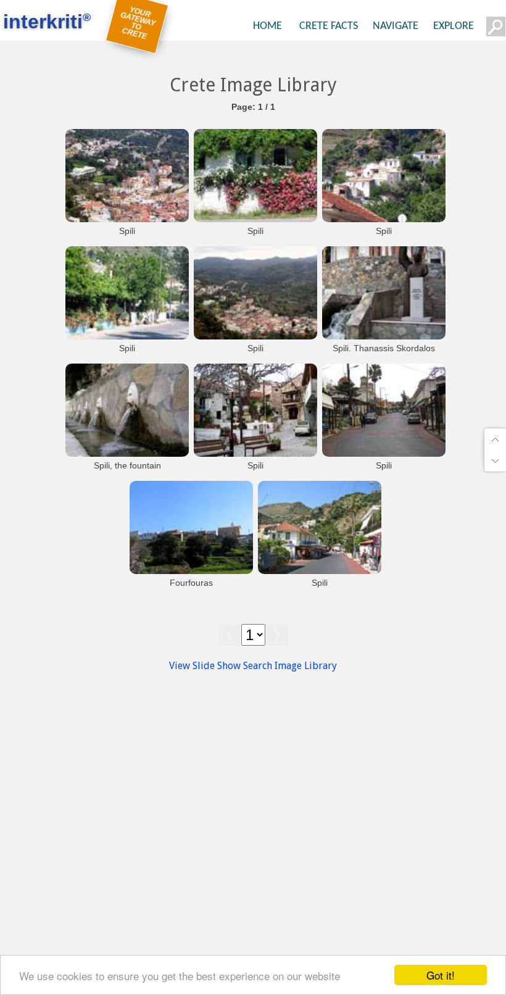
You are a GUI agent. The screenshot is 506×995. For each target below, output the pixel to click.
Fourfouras (191, 583)
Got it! (440, 975)
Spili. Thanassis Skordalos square (384, 354)
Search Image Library (290, 666)
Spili (127, 231)
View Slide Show (205, 666)
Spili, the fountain (127, 465)
